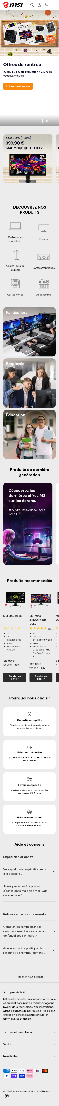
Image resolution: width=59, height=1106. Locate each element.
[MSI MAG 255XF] (14, 599)
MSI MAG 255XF (13, 616)
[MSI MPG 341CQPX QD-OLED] (41, 599)
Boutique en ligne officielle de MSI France (30, 1091)
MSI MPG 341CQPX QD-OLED (38, 620)
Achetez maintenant (18, 86)
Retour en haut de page (29, 976)
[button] (46, 5)
